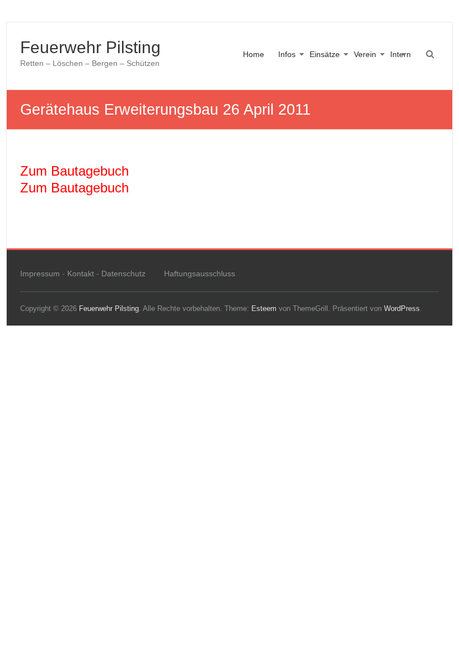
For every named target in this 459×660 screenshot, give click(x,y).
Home (253, 54)
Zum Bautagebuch (74, 170)
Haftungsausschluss (199, 273)
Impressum (40, 273)
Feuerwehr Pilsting (90, 47)
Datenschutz (123, 273)
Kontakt (80, 273)
